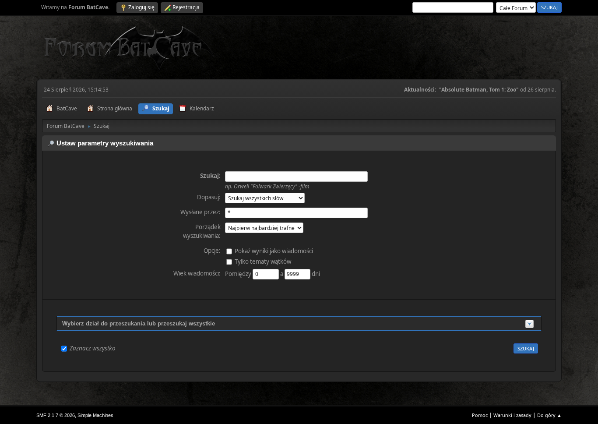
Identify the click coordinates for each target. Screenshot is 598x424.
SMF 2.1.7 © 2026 (55, 415)
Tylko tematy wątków (263, 261)
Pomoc (480, 415)
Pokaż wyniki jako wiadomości (274, 250)
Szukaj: (210, 176)
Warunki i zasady (512, 415)
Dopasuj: (209, 197)
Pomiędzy (239, 273)
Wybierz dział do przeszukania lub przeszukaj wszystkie (138, 323)
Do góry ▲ (549, 415)
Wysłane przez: (200, 212)
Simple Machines (95, 415)
